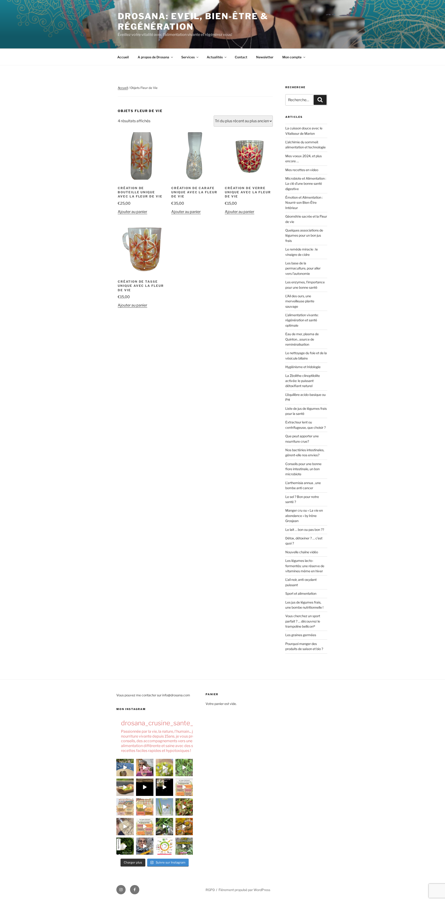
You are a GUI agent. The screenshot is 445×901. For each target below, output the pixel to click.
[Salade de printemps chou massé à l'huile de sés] (184, 826)
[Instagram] (121, 889)
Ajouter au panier (132, 212)
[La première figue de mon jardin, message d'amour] (125, 767)
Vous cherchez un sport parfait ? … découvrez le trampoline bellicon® (302, 621)
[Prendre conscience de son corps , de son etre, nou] (144, 787)
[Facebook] (134, 889)
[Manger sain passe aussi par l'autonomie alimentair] (144, 846)
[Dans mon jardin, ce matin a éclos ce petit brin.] (184, 767)
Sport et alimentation (300, 593)
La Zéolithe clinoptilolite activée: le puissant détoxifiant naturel (302, 381)
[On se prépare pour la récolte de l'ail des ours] (184, 846)
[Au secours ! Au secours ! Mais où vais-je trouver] (164, 846)
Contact (241, 57)
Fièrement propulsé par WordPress (244, 890)
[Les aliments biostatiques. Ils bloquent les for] (125, 807)
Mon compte (292, 57)
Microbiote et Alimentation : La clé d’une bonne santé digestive (305, 183)
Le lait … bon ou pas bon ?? (304, 530)
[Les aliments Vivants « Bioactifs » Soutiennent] (144, 807)
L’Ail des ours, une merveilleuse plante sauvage (299, 301)
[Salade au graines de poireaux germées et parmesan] (184, 807)
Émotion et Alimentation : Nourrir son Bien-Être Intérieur (304, 202)
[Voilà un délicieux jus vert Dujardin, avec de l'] (164, 826)
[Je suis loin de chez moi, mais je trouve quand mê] (164, 787)
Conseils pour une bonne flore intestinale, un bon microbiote (303, 469)
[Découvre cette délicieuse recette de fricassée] (164, 767)
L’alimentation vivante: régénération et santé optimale (301, 320)
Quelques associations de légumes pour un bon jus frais (304, 235)
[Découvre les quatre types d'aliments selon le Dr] (184, 787)
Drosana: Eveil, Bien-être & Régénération (193, 21)
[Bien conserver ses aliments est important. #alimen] (125, 826)
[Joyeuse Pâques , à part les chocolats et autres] (164, 807)
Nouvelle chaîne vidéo (301, 552)
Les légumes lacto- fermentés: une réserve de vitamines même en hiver (304, 566)
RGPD (210, 890)
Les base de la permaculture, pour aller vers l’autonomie (303, 268)
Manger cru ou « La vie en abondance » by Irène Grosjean (304, 515)
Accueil (123, 57)
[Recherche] (320, 100)
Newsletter (264, 57)
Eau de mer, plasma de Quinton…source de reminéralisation (302, 339)
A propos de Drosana (153, 57)
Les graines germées (300, 635)
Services (188, 57)
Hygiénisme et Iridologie (303, 367)
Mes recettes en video (301, 170)
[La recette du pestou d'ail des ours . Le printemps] (125, 846)
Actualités (215, 57)
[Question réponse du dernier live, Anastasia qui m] (144, 767)
